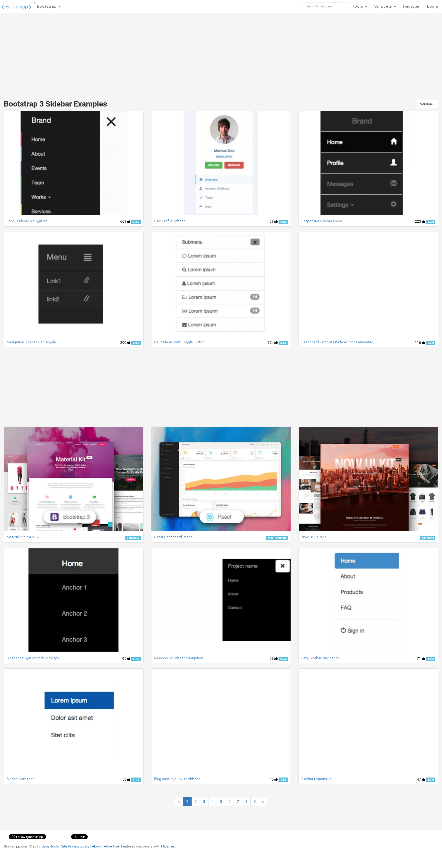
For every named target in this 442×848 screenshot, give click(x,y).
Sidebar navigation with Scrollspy (33, 658)
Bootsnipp (16, 6)
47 (419, 779)
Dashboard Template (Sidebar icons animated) (337, 342)
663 (123, 221)
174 (271, 342)
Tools (358, 6)
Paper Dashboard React (173, 537)
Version (426, 104)
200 (123, 342)
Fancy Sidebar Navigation (27, 221)
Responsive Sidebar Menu (321, 221)
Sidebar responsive (316, 779)
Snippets (383, 6)
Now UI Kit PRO (313, 537)
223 (418, 221)
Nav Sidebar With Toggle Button (179, 342)
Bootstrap (46, 5)
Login (432, 6)
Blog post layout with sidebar (177, 779)
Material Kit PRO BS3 (23, 537)
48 (272, 779)
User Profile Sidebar (169, 221)
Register (411, 6)
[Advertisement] (182, 53)
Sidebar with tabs (20, 779)
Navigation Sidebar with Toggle (31, 342)
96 (124, 658)
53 (124, 779)
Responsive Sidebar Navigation (178, 658)
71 (419, 658)
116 (418, 342)
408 (271, 221)
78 (272, 658)
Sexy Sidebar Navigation (320, 658)
